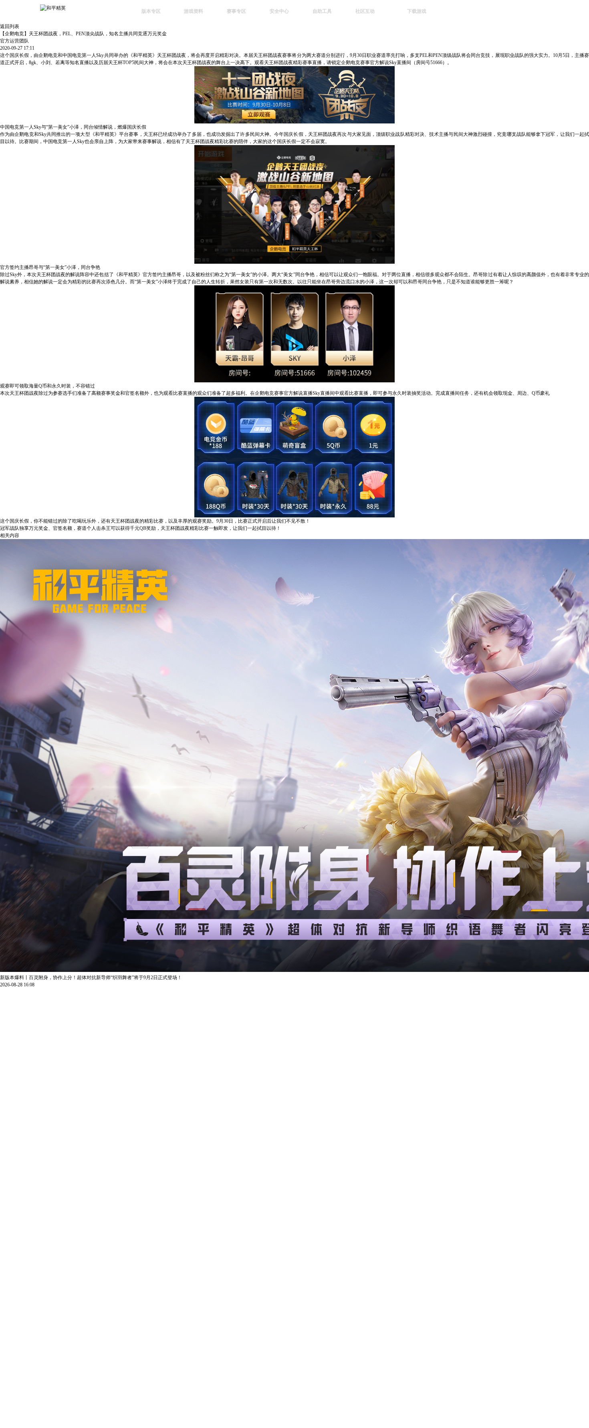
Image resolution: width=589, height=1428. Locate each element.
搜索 (458, 12)
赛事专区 (236, 11)
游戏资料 (193, 11)
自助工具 (322, 11)
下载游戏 (416, 11)
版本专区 (151, 11)
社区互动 (365, 11)
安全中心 (279, 11)
